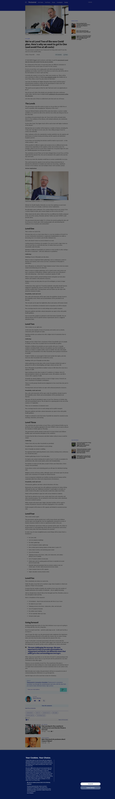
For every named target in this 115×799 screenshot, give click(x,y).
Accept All (90, 783)
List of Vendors (30, 792)
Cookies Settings (91, 787)
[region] (57, 774)
